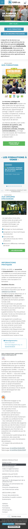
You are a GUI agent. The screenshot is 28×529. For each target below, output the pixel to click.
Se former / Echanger (9, 464)
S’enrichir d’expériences (10, 487)
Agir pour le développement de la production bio (13, 480)
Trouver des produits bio (10, 495)
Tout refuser (20, 524)
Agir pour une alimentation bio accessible (12, 484)
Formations (6, 508)
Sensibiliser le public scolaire (12, 497)
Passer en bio (6, 462)
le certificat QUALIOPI (17, 448)
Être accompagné (8, 467)
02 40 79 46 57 (10, 346)
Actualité (5, 506)
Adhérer (5, 503)
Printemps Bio (7, 510)
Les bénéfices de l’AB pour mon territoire (13, 477)
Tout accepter (8, 524)
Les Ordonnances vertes (10, 471)
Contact (5, 512)
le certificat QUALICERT (18, 450)
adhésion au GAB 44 (9, 292)
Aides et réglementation (10, 469)
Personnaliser (14, 526)
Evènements (6, 499)
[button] (7, 186)
